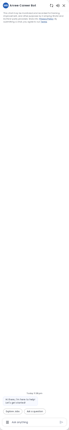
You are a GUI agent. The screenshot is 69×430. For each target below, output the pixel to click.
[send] (62, 422)
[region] (34, 213)
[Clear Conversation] (51, 5)
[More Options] (7, 422)
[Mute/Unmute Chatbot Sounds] (57, 5)
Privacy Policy (46, 19)
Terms (44, 21)
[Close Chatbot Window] (64, 5)
